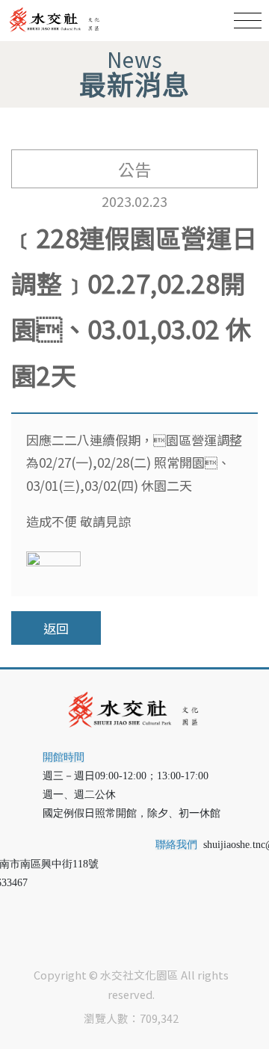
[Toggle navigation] (247, 20)
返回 (56, 628)
